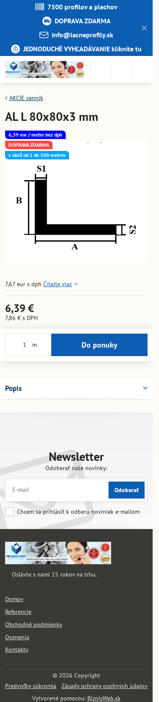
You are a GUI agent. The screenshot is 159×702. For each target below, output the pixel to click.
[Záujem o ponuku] (122, 69)
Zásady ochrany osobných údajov (104, 686)
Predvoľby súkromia (30, 686)
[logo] (58, 562)
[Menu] (142, 69)
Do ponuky (99, 345)
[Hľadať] (101, 69)
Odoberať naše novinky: (76, 468)
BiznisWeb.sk (103, 698)
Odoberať (126, 490)
